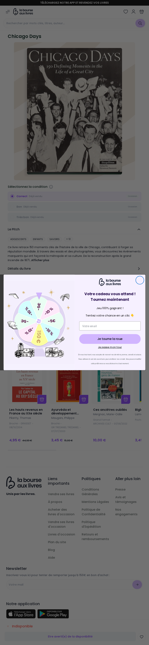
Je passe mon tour (110, 347)
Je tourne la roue (109, 339)
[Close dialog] (140, 280)
